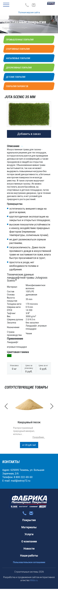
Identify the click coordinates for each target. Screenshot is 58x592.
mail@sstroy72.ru (20, 480)
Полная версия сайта (29, 12)
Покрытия (29, 520)
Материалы (29, 527)
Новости (29, 548)
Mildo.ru (34, 580)
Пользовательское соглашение (29, 562)
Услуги (29, 534)
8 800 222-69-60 (23, 477)
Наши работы (29, 555)
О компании (29, 541)
